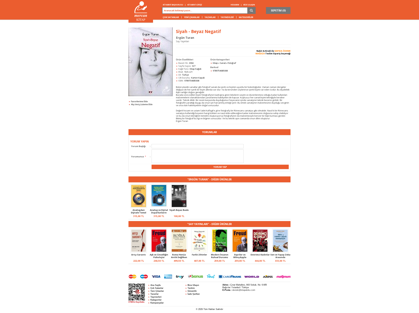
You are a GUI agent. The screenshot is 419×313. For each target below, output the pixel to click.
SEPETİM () (278, 10)
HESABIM (235, 4)
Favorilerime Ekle (139, 101)
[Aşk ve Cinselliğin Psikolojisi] (159, 251)
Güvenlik (192, 291)
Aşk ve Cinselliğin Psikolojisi (159, 256)
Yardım (191, 288)
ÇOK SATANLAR (171, 17)
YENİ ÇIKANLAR (192, 17)
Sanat (223, 62)
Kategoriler (156, 300)
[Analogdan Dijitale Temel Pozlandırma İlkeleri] (138, 207)
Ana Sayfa (155, 285)
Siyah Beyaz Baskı (179, 210)
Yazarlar (154, 294)
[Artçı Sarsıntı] (138, 251)
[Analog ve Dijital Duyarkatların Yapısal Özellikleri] (159, 206)
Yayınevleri (156, 297)
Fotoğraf (232, 62)
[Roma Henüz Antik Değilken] (179, 251)
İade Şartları (194, 294)
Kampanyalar (157, 303)
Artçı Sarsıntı (138, 254)
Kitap (215, 62)
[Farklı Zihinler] (199, 251)
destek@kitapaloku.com (243, 290)
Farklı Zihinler (199, 254)
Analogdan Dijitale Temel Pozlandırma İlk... (138, 213)
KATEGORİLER (246, 17)
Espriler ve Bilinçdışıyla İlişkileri (239, 257)
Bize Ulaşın (193, 285)
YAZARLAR (210, 17)
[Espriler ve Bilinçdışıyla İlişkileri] (240, 251)
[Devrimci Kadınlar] (260, 251)
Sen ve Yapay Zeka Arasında (280, 256)
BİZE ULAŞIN (249, 4)
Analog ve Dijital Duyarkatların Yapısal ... (159, 213)
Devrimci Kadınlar (260, 254)
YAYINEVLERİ (227, 17)
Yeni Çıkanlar (157, 291)
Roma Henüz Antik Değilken (179, 256)
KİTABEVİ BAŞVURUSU (173, 4)
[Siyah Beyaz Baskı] (179, 207)
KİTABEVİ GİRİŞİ (194, 4)
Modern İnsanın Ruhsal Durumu (219, 256)
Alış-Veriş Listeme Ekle (142, 104)
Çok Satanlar (156, 288)
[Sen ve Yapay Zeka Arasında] (280, 251)
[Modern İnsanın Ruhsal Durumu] (219, 251)
